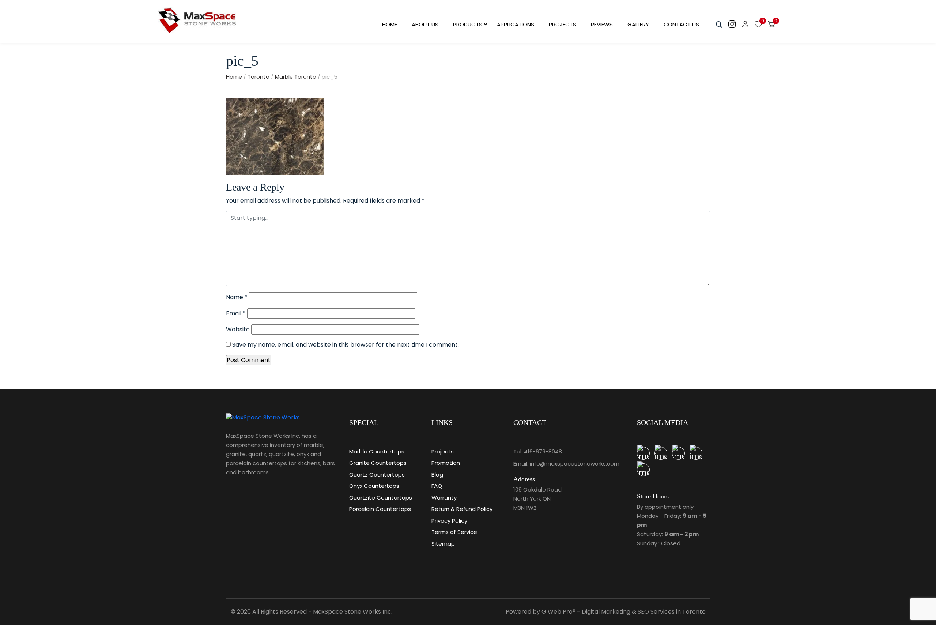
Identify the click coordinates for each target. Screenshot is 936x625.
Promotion (445, 463)
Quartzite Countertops (380, 497)
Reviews (602, 24)
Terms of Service (454, 532)
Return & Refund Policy (461, 509)
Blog (437, 474)
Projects (562, 24)
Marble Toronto (295, 76)
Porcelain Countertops (380, 509)
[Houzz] (660, 453)
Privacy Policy (449, 520)
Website (238, 329)
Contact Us (681, 24)
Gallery (638, 24)
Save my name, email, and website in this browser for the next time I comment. (345, 344)
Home (389, 24)
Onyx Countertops (374, 486)
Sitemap (443, 543)
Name (237, 297)
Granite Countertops (378, 463)
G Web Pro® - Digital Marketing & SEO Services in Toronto (623, 611)
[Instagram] (643, 469)
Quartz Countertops (377, 474)
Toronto (258, 76)
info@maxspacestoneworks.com (574, 463)
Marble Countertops (376, 451)
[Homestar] (643, 453)
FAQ (436, 486)
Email (236, 313)
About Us (425, 24)
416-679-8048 (543, 451)
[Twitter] (678, 453)
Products (467, 24)
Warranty (444, 497)
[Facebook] (696, 453)
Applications (515, 24)
